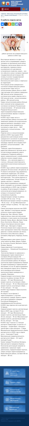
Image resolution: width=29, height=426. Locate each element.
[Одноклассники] (9, 24)
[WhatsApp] (13, 24)
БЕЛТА (19, 421)
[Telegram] (16, 24)
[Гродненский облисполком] (24, 9)
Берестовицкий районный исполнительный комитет (17, 3)
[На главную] (4, 3)
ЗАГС (2, 15)
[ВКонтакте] (2, 24)
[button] (3, 9)
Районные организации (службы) (17, 13)
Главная (3, 13)
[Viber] (20, 24)
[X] (6, 24)
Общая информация (11, 15)
